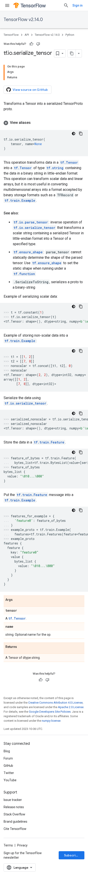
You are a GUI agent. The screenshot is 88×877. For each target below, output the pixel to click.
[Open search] (66, 5)
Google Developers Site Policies (50, 711)
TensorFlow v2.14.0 (23, 19)
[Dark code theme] (73, 133)
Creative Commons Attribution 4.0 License (55, 702)
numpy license (51, 720)
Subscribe (72, 855)
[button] (44, 122)
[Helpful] (31, 44)
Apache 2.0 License (70, 707)
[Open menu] (7, 5)
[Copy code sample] (80, 133)
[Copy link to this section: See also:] (23, 213)
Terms (8, 845)
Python (69, 34)
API (27, 34)
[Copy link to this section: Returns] (21, 647)
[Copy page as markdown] (72, 53)
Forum (8, 758)
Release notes (14, 807)
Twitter (9, 773)
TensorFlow (11, 34)
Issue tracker (13, 800)
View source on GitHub (30, 90)
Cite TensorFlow (15, 829)
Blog (7, 751)
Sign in (77, 5)
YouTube (10, 780)
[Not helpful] (38, 44)
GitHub (8, 765)
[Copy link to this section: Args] (17, 600)
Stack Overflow (14, 814)
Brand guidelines (15, 821)
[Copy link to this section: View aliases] (35, 122)
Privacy (22, 845)
